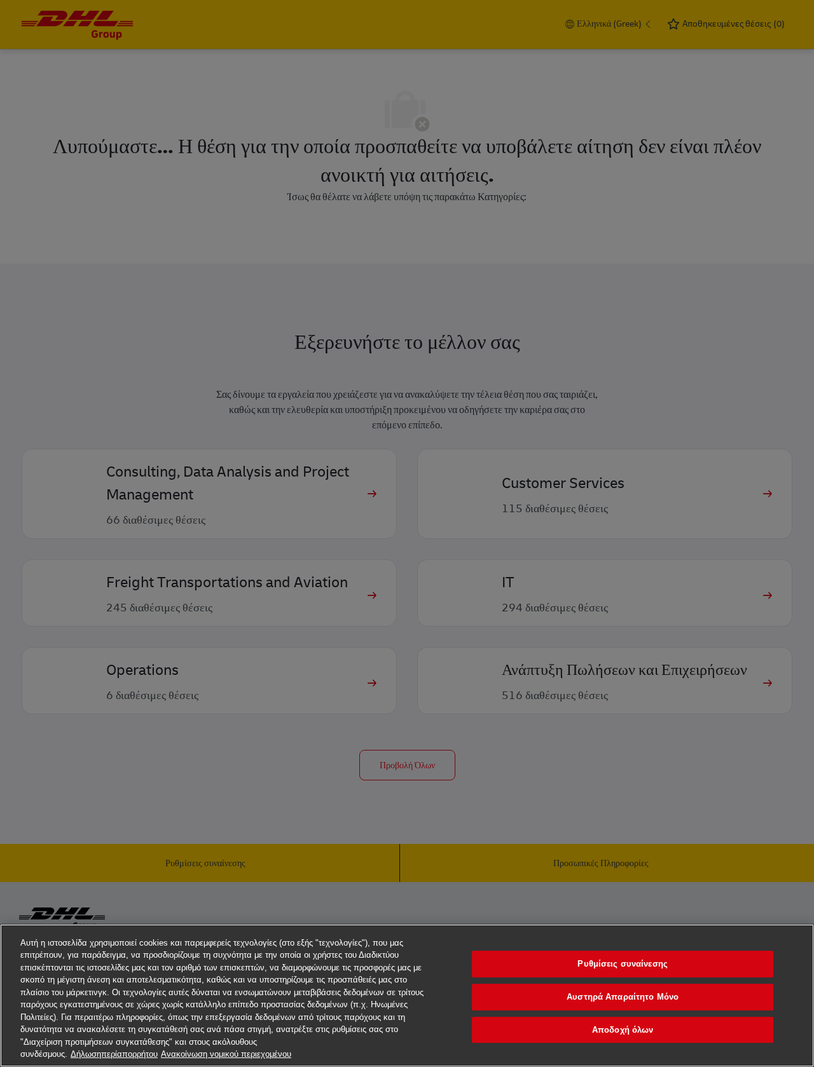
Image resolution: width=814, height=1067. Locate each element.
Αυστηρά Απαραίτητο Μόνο (623, 997)
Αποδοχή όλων (623, 1030)
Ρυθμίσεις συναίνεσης (622, 964)
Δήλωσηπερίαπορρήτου (114, 1054)
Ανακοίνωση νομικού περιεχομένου (226, 1054)
